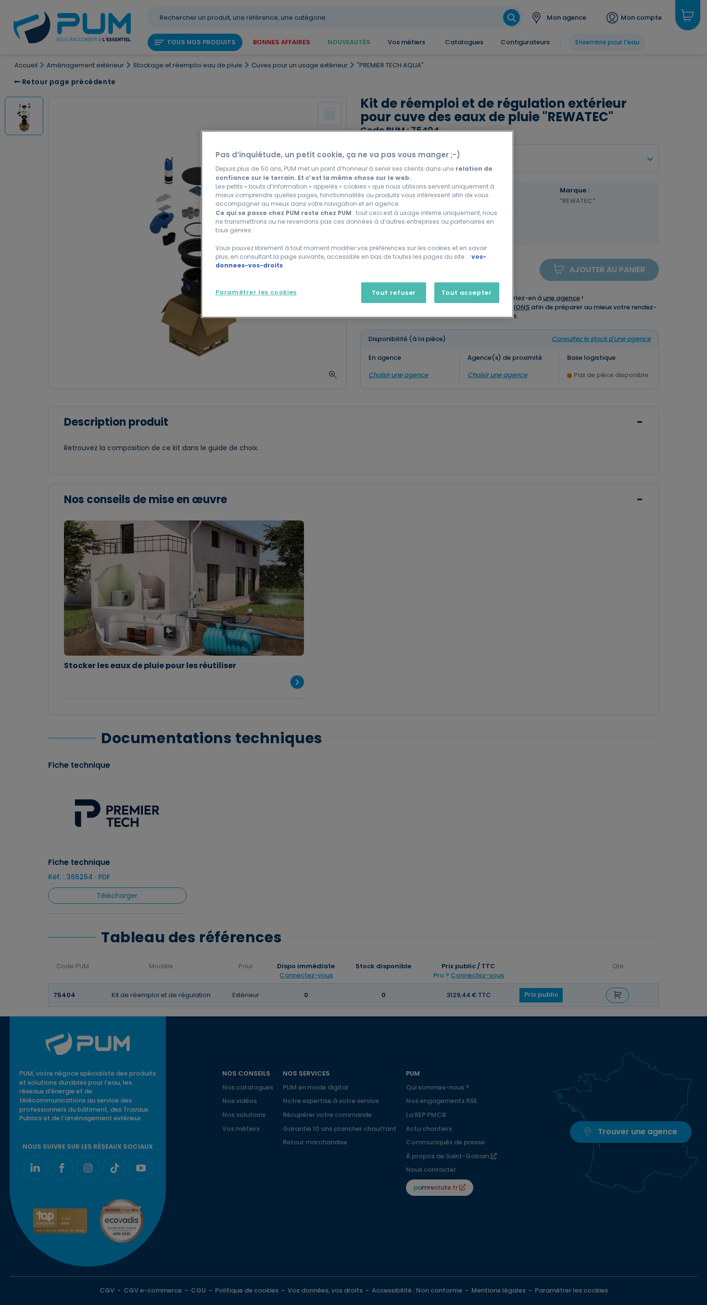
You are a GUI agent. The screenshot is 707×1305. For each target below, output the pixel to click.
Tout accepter (467, 293)
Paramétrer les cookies (256, 292)
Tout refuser (394, 293)
